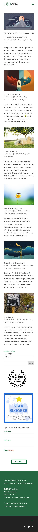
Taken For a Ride (10, 317)
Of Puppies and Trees (11, 151)
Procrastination (16, 268)
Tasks (25, 213)
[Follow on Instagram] (28, 526)
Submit (19, 462)
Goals (28, 211)
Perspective (19, 213)
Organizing (21, 40)
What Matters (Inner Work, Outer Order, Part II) (19, 34)
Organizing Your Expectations (14, 263)
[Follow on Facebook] (24, 526)
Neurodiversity (8, 40)
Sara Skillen (9, 37)
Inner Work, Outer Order (12, 94)
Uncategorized (8, 156)
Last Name (7, 440)
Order (15, 40)
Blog (25, 37)
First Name (7, 431)
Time (5, 43)
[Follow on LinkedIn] (32, 526)
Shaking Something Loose (13, 208)
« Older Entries (9, 351)
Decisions (29, 319)
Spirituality (28, 40)
